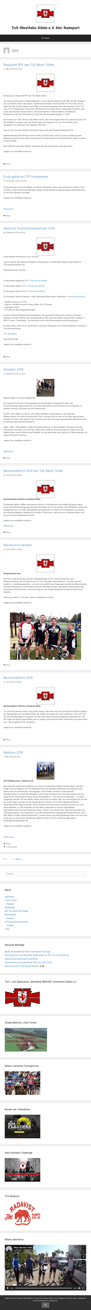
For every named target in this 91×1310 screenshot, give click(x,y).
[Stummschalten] (79, 1288)
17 (13, 859)
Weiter (19, 859)
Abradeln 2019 (13, 369)
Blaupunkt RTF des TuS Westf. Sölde (29, 64)
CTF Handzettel (10, 334)
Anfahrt (10, 918)
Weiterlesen (9, 209)
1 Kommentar (11, 847)
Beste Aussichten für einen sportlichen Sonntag (27, 951)
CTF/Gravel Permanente (16, 922)
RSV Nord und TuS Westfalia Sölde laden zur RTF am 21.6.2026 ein (37, 955)
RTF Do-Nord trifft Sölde (16, 911)
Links (7, 929)
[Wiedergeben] (8, 1288)
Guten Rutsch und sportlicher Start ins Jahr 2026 (28, 962)
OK (45, 1305)
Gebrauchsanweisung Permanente (21, 959)
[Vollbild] (83, 1288)
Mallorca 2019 (13, 752)
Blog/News (10, 907)
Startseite (9, 897)
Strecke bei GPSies (39, 280)
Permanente (10, 914)
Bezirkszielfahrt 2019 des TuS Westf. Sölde (33, 471)
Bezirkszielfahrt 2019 (18, 677)
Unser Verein (11, 900)
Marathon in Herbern (18, 545)
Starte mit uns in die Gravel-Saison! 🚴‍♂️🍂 (24, 966)
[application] (45, 1268)
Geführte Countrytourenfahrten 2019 (29, 228)
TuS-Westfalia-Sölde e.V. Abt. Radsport (45, 28)
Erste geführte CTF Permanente (26, 176)
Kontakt (10, 904)
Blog (8, 164)
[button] (45, 1267)
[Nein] (88, 1302)
